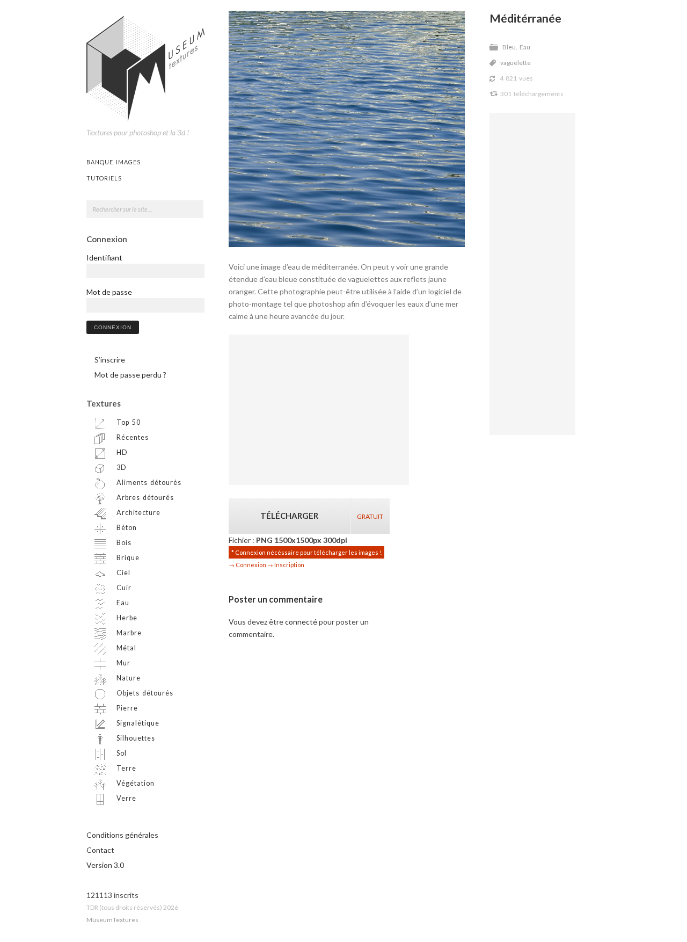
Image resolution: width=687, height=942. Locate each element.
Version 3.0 (105, 864)
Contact (100, 849)
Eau (525, 47)
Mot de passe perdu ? (130, 374)
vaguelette (515, 63)
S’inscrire (109, 359)
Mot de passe (109, 291)
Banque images (113, 161)
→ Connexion (247, 564)
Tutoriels (104, 178)
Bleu (509, 47)
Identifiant (104, 257)
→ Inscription (285, 564)
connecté (301, 621)
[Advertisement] (532, 274)
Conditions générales (122, 834)
